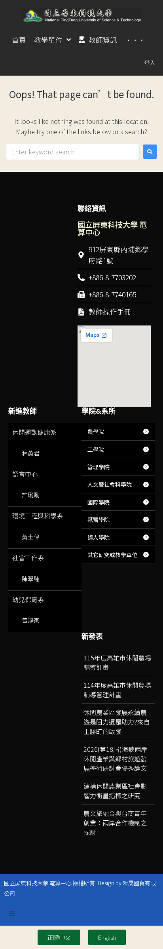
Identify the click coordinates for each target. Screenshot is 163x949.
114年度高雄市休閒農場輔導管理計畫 (117, 689)
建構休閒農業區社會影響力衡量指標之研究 (115, 790)
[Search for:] (72, 151)
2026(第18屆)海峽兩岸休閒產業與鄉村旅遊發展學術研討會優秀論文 (115, 758)
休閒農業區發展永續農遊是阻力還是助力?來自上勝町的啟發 (116, 721)
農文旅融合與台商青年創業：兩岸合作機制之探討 (115, 822)
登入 (149, 62)
